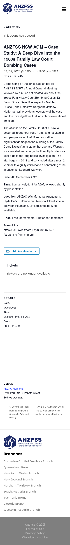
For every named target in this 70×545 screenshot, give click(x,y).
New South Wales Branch (21, 473)
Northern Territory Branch (22, 485)
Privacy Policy (35, 533)
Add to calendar (22, 251)
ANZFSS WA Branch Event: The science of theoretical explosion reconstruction (50, 410)
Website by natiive (35, 537)
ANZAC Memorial (13, 388)
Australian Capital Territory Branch (28, 461)
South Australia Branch (20, 492)
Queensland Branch (17, 467)
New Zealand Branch (18, 479)
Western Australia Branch (22, 510)
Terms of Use (35, 529)
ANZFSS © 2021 (35, 525)
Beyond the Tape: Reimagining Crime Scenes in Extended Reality (19, 412)
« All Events (12, 27)
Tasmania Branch (16, 498)
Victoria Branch (14, 504)
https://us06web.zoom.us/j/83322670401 (29, 230)
